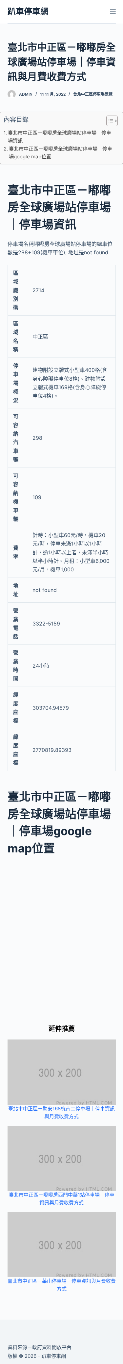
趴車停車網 (28, 11)
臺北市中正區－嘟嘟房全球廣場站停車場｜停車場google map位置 (60, 153)
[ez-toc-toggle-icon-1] (108, 122)
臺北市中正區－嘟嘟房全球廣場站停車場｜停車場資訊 (59, 137)
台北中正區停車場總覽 (93, 94)
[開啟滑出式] (113, 12)
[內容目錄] (112, 121)
